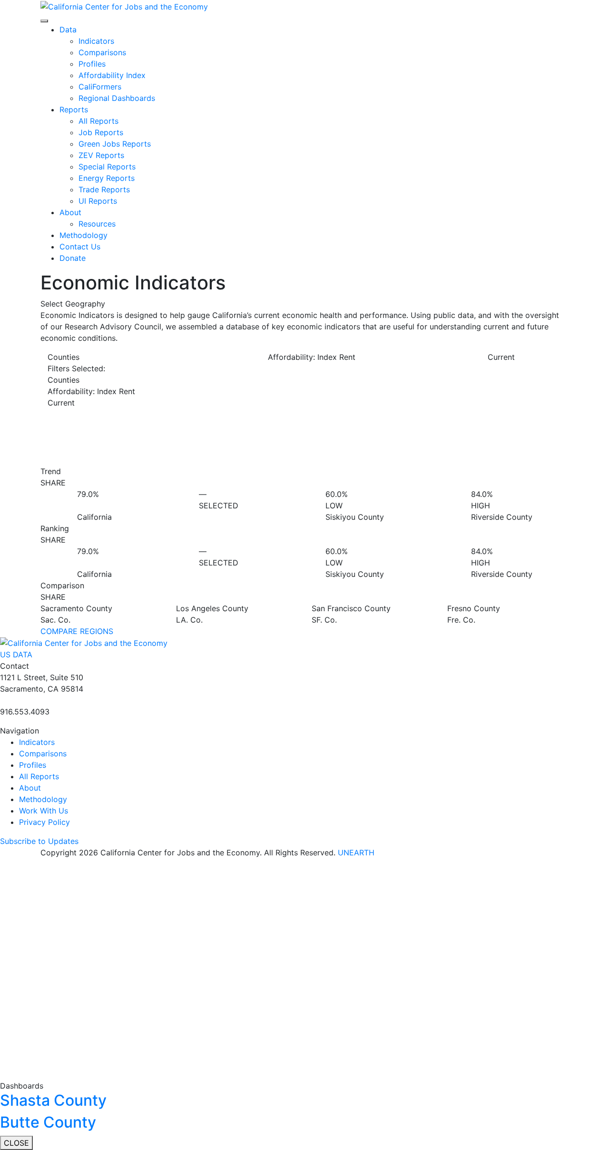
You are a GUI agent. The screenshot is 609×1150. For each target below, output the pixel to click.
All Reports (98, 121)
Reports (73, 109)
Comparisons (102, 52)
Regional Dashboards (117, 98)
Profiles (92, 64)
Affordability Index (112, 75)
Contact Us (79, 246)
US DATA (16, 654)
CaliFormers (100, 86)
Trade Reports (104, 189)
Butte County (48, 1122)
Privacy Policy (44, 822)
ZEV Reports (101, 155)
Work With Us (43, 810)
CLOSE (16, 1143)
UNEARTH (356, 852)
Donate (72, 258)
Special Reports (107, 166)
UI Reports (98, 201)
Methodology (83, 235)
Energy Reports (107, 178)
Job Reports (101, 132)
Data (68, 29)
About (70, 212)
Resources (97, 223)
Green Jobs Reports (115, 144)
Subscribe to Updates (39, 841)
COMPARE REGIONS (76, 631)
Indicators (96, 41)
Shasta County (53, 1100)
